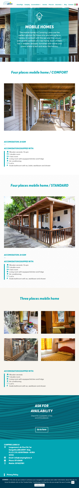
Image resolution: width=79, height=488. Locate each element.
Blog (65, 5)
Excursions (58, 5)
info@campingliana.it (23, 458)
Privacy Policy (12, 474)
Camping (27, 5)
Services (44, 5)
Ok (73, 482)
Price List (51, 5)
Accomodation (35, 5)
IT (76, 4)
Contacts (70, 5)
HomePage (20, 5)
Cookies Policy (39, 485)
